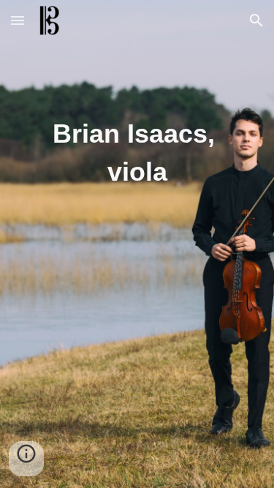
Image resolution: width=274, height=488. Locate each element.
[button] (17, 20)
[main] (137, 136)
